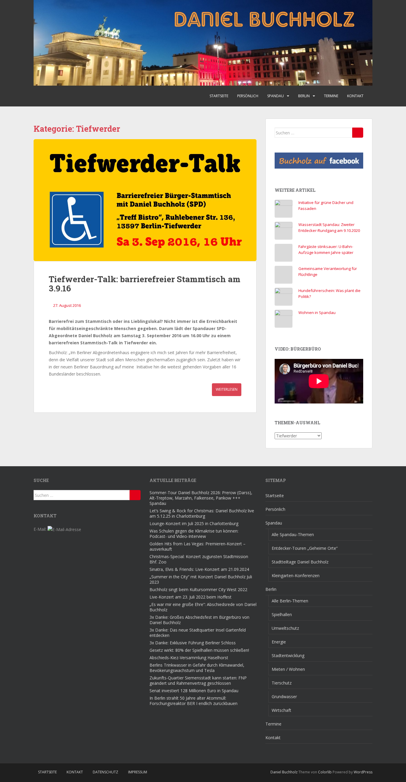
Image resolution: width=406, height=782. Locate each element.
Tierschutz (282, 683)
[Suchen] (357, 133)
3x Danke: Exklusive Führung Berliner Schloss (193, 643)
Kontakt (355, 95)
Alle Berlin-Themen (290, 601)
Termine (331, 95)
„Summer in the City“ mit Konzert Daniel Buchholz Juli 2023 (201, 579)
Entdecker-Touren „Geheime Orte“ (305, 548)
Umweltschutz (285, 628)
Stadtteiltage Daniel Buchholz (300, 562)
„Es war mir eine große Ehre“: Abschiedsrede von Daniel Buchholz (203, 607)
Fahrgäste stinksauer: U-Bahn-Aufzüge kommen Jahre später (325, 249)
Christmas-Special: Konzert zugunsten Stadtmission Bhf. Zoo (199, 559)
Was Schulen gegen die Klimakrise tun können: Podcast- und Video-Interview (194, 533)
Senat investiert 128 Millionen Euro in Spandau (194, 690)
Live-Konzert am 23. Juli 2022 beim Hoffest (191, 597)
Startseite (219, 95)
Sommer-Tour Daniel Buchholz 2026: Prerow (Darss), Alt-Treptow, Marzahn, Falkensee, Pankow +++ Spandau (201, 498)
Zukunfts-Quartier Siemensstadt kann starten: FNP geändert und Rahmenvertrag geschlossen (198, 680)
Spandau (275, 95)
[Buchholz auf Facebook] (319, 161)
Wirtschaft (281, 710)
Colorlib (325, 772)
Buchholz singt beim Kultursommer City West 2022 (198, 589)
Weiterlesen (226, 389)
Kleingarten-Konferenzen (296, 575)
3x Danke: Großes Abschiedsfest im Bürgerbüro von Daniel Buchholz (199, 619)
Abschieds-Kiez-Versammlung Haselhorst (189, 657)
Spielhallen (282, 614)
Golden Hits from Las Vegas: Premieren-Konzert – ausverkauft (198, 546)
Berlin (304, 95)
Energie (279, 642)
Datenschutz (105, 772)
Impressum (137, 772)
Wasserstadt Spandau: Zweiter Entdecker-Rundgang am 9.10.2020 (329, 227)
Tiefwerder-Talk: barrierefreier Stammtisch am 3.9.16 (144, 284)
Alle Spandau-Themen (293, 534)
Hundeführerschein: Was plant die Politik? (329, 293)
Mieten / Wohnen (288, 669)
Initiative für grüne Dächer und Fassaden (325, 205)
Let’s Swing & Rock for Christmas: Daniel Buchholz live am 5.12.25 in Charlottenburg (202, 513)
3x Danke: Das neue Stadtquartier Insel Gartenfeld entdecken (198, 632)
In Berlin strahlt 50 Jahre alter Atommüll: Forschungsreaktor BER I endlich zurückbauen (193, 700)
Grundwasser (284, 696)
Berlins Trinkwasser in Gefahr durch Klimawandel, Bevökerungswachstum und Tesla (197, 667)
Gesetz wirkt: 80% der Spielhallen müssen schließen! (199, 650)
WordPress (363, 772)
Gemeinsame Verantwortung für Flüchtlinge (327, 271)
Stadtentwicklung (288, 655)
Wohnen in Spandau (317, 312)
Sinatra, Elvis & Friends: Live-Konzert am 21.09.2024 (199, 569)
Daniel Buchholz (284, 772)
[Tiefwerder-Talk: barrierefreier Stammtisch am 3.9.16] (145, 200)
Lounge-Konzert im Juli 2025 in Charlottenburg (194, 523)
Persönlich (247, 95)
